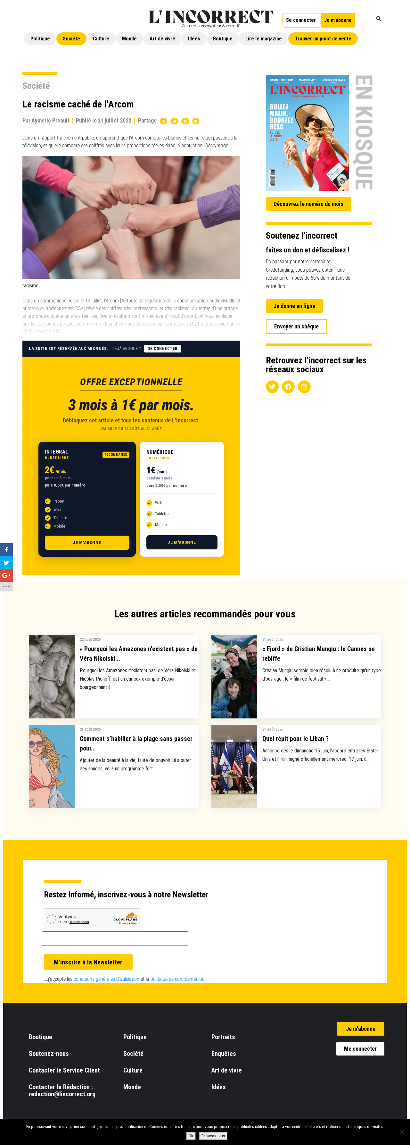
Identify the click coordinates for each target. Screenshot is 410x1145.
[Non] (402, 1132)
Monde (129, 39)
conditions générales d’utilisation (106, 979)
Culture (101, 39)
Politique (40, 39)
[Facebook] (288, 386)
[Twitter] (272, 386)
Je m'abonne (87, 542)
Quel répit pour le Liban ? (295, 738)
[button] (378, 18)
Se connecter (162, 348)
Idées (194, 39)
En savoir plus (213, 1135)
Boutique (223, 39)
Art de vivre (162, 39)
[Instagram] (304, 386)
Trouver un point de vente (323, 39)
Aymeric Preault (50, 120)
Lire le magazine (263, 39)
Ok (191, 1135)
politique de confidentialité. (177, 979)
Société (71, 39)
